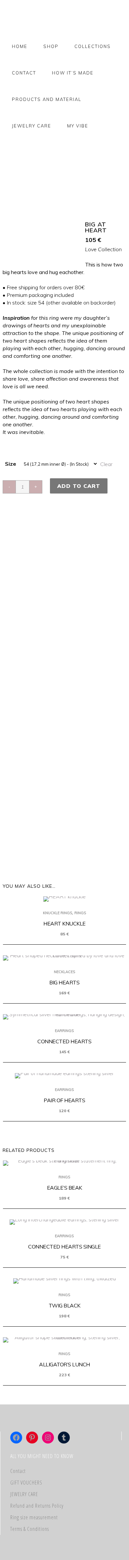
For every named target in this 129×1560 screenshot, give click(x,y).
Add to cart (78, 486)
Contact (18, 1471)
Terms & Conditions (29, 1529)
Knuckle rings (57, 913)
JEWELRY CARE (24, 1494)
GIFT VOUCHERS (26, 1482)
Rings (80, 913)
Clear (106, 463)
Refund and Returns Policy (37, 1505)
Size (10, 463)
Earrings (64, 1030)
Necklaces (64, 971)
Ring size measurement (34, 1517)
